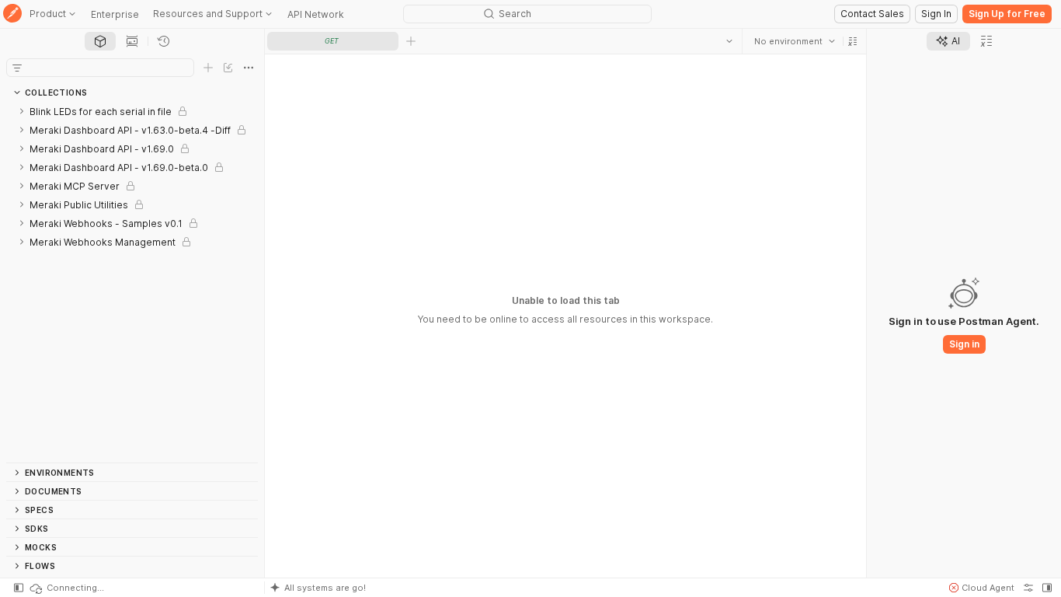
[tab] (100, 41)
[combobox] (794, 41)
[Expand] (22, 111)
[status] (66, 587)
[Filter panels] (17, 67)
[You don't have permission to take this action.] (411, 41)
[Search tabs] (729, 41)
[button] (853, 41)
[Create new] (208, 67)
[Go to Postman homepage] (12, 14)
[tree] (132, 282)
